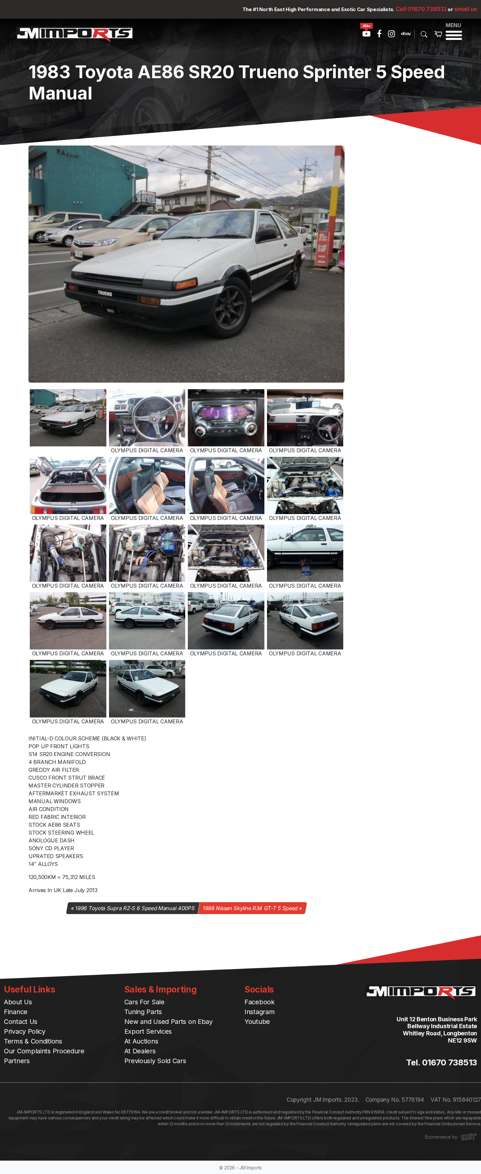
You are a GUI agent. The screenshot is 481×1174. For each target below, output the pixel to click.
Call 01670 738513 (421, 9)
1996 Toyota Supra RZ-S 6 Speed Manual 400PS (135, 908)
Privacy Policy (24, 1031)
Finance (15, 1012)
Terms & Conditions (33, 1041)
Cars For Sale (144, 1002)
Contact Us (20, 1022)
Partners (17, 1061)
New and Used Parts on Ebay (168, 1022)
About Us (18, 1002)
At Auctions (141, 1041)
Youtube (257, 1022)
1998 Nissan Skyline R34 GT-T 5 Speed (250, 908)
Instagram (259, 1012)
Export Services (148, 1031)
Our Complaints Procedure (44, 1051)
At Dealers (140, 1051)
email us (465, 9)
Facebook (259, 1002)
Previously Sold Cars (155, 1061)
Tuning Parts (143, 1012)
